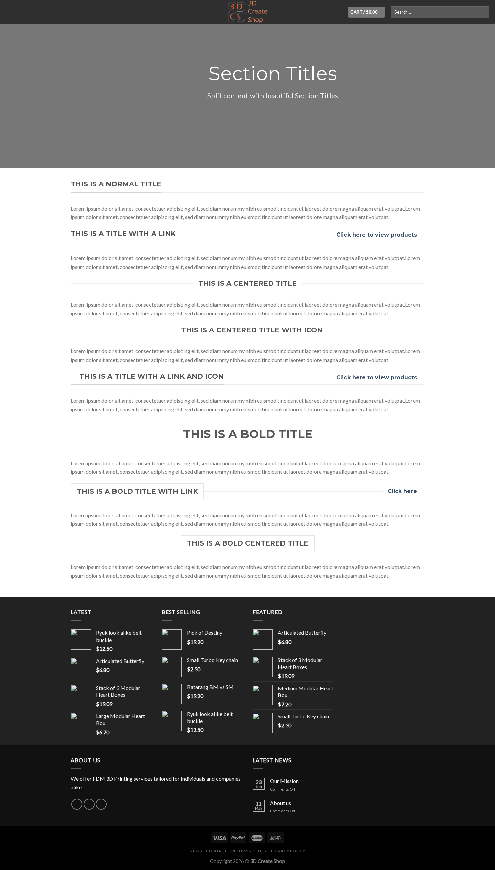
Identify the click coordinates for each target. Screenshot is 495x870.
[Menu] (9, 12)
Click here (402, 491)
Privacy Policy (288, 850)
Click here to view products (376, 234)
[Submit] (483, 12)
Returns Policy (249, 850)
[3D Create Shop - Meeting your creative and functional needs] (247, 12)
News (196, 850)
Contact (216, 850)
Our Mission (284, 781)
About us (280, 803)
